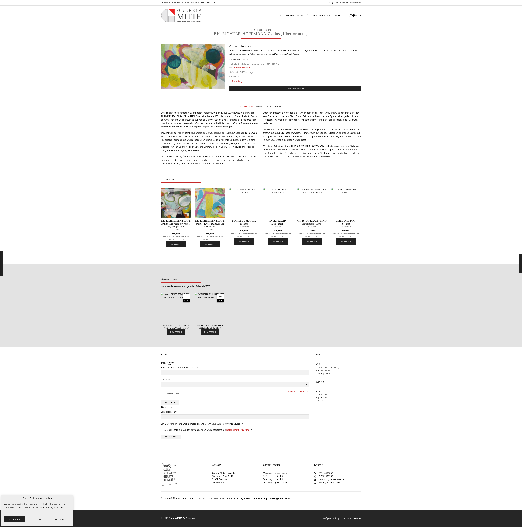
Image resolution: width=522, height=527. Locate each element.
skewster (356, 518)
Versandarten (323, 370)
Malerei (268, 29)
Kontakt (337, 15)
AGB (318, 364)
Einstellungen (59, 519)
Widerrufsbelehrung (256, 498)
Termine (290, 15)
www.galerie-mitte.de (330, 482)
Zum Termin (176, 332)
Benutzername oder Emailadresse (179, 367)
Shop (299, 15)
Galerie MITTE (176, 518)
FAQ (241, 498)
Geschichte (324, 15)
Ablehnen (37, 519)
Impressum (321, 397)
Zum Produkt (176, 244)
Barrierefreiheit (211, 498)
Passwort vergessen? (298, 391)
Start (281, 15)
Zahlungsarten (323, 373)
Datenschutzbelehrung (327, 367)
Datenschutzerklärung (238, 429)
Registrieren (170, 436)
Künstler (310, 15)
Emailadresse (169, 412)
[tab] (246, 106)
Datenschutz (322, 394)
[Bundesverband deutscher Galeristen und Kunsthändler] (184, 475)
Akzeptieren (14, 519)
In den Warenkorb (296, 88)
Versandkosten (242, 67)
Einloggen (170, 402)
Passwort (167, 379)
